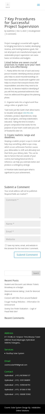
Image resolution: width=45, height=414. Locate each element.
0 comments (11, 34)
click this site (28, 113)
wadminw (11, 31)
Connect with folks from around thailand (20, 298)
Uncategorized (34, 31)
